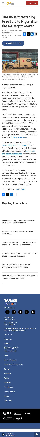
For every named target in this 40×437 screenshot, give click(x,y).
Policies (6, 378)
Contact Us (8, 334)
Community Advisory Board (13, 364)
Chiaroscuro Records (11, 347)
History (6, 396)
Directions (7, 382)
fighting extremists (19, 137)
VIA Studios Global (10, 349)
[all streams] (37, 434)
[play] (3, 434)
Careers (7, 369)
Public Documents (10, 351)
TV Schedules (9, 387)
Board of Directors (10, 360)
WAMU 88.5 (20, 189)
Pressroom (8, 339)
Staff (6, 355)
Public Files (8, 401)
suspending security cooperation (16, 145)
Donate (33, 3)
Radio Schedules (9, 392)
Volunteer (7, 373)
